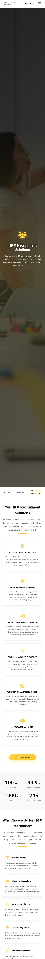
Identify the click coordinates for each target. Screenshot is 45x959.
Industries (20, 492)
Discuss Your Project (22, 757)
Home (7, 492)
